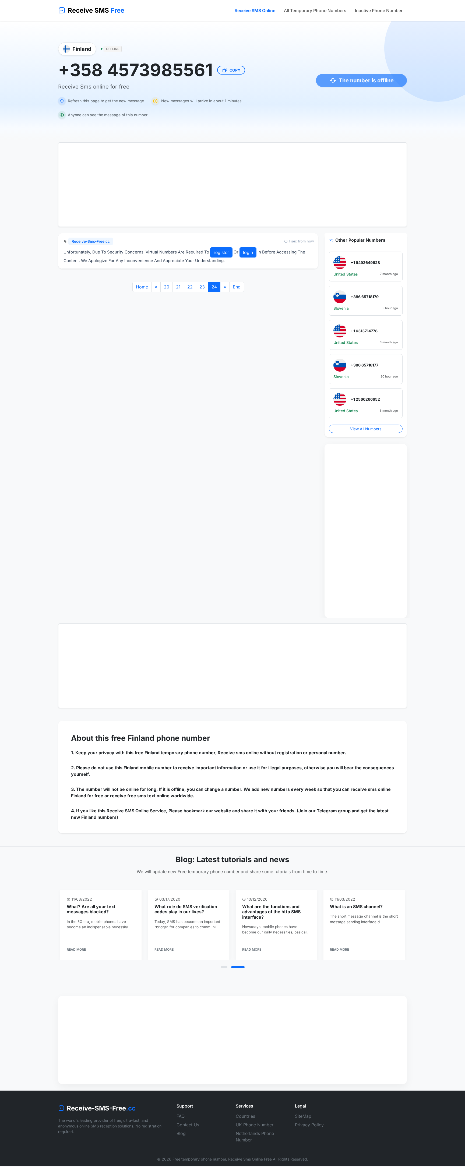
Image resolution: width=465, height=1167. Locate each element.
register (221, 252)
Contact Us (188, 1124)
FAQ (181, 1116)
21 (178, 287)
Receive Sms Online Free (250, 1159)
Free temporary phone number (199, 1159)
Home (142, 287)
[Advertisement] (232, 184)
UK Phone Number (254, 1124)
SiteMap (303, 1116)
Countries (245, 1116)
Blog (181, 1133)
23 (202, 287)
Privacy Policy (309, 1124)
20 (166, 287)
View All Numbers (365, 428)
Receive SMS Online (255, 10)
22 (190, 287)
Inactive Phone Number (379, 10)
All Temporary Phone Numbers (315, 10)
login (248, 252)
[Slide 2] (238, 967)
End (237, 287)
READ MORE (76, 949)
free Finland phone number (160, 738)
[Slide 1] (224, 967)
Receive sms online (238, 752)
